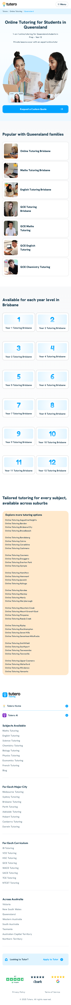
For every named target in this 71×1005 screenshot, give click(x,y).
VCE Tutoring (9, 853)
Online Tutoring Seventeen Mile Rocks (22, 636)
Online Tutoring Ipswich (16, 580)
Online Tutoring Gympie (16, 566)
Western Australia (12, 919)
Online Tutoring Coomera (17, 555)
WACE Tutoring (10, 867)
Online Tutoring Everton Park (18, 562)
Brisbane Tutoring (11, 801)
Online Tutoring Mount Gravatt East (21, 611)
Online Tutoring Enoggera (17, 558)
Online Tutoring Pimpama (17, 615)
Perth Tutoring (10, 806)
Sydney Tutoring (10, 796)
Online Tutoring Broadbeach (18, 530)
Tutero (5, 11)
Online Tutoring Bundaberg (17, 537)
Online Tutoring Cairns (15, 541)
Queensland (29, 11)
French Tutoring (10, 765)
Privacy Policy (18, 992)
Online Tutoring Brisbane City (18, 527)
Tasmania (7, 929)
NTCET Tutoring (10, 882)
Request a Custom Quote (33, 109)
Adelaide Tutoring (11, 811)
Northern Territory (12, 938)
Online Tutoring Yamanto (16, 671)
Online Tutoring (16, 11)
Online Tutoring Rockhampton (19, 629)
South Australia (10, 924)
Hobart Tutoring (10, 816)
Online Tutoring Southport (17, 646)
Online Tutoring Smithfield (17, 643)
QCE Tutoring (9, 862)
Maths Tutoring (10, 730)
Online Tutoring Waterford (17, 664)
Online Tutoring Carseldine (17, 544)
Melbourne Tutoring (12, 791)
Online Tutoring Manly (15, 597)
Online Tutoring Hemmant (17, 576)
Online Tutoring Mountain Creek (20, 608)
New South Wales (11, 909)
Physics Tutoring (11, 755)
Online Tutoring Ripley (15, 625)
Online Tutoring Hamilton (17, 572)
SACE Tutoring (10, 872)
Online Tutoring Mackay (16, 594)
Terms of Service (52, 992)
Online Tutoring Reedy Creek (18, 618)
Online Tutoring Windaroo (17, 668)
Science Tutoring (11, 740)
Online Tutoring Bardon (16, 523)
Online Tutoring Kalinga (16, 583)
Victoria (6, 904)
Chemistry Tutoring (12, 745)
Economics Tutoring (12, 760)
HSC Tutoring (9, 858)
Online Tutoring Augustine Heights (21, 520)
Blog (4, 770)
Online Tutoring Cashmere (17, 548)
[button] (61, 4)
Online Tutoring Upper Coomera (20, 660)
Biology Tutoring (10, 750)
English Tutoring (10, 735)
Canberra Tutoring (12, 821)
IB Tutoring (8, 848)
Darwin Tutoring (10, 826)
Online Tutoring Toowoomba (18, 650)
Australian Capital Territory (17, 934)
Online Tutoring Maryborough (19, 601)
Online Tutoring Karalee (16, 590)
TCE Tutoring (9, 877)
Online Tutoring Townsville (17, 653)
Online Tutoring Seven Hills (17, 632)
